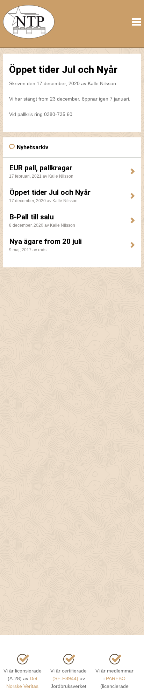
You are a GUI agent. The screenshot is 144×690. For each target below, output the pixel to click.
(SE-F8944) (65, 678)
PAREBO (115, 678)
